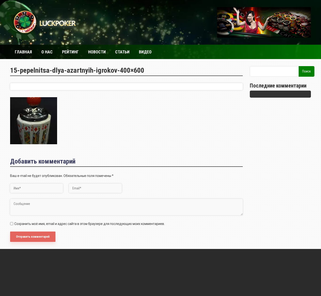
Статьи (122, 51)
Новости (97, 51)
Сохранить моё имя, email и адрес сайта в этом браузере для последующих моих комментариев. (89, 224)
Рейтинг (70, 51)
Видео (145, 51)
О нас (47, 51)
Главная (23, 51)
